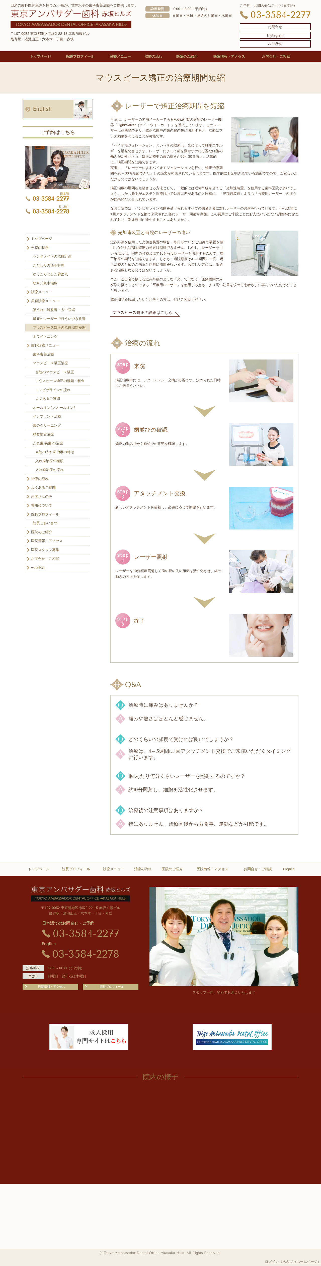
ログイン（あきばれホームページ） (293, 1261)
